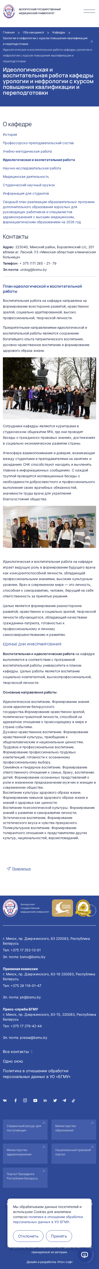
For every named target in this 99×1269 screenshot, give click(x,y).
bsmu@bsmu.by (32, 957)
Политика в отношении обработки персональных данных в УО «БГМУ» (37, 1073)
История (10, 134)
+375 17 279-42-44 (26, 1026)
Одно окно (13, 1061)
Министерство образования (65, 1128)
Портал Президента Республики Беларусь (22, 1176)
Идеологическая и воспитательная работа (39, 160)
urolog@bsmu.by (33, 269)
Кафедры (58, 32)
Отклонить (28, 1236)
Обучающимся (33, 32)
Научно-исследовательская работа (32, 168)
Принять (59, 1236)
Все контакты (16, 1051)
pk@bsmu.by (30, 997)
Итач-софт (65, 1262)
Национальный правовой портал (73, 1152)
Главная (9, 32)
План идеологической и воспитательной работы (42, 289)
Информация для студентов (26, 193)
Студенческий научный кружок (29, 185)
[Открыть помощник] (84, 1254)
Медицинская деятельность (26, 176)
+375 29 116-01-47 (26, 986)
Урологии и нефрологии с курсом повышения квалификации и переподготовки (45, 41)
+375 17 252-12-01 (26, 950)
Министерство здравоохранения (19, 1152)
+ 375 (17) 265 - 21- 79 (37, 263)
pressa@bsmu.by (33, 1037)
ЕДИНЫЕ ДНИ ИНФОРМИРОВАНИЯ (32, 644)
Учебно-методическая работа (27, 151)
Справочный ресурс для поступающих (24, 1128)
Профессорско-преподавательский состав (38, 143)
